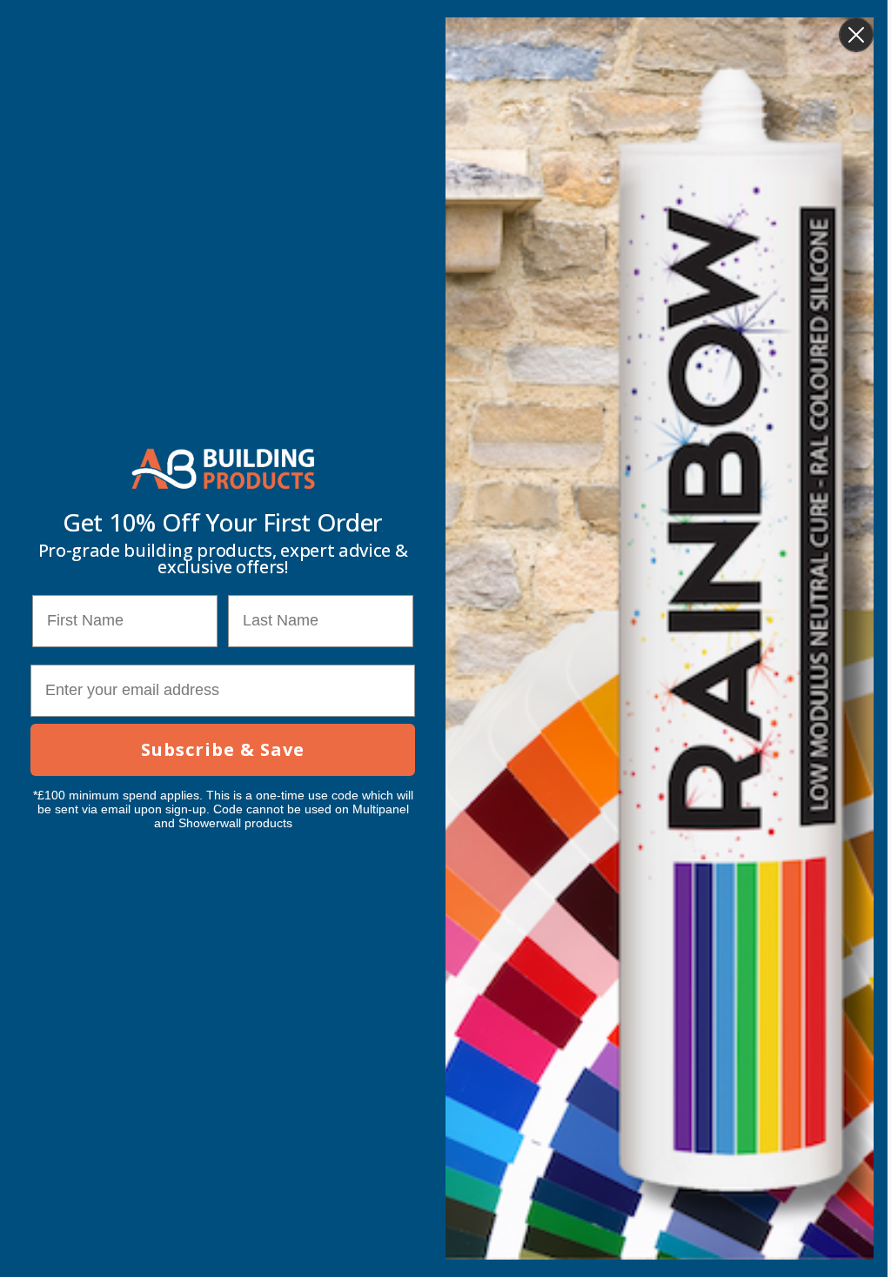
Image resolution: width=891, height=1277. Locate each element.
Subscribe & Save (223, 749)
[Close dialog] (856, 34)
